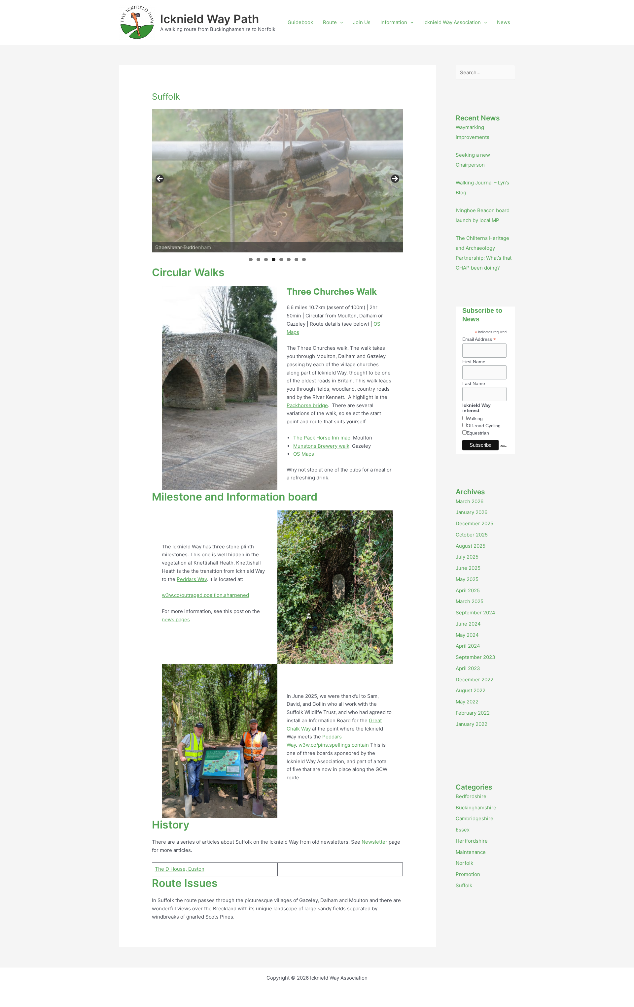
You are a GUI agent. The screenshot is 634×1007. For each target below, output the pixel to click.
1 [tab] (251, 259)
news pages (176, 619)
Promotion (468, 874)
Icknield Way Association (452, 22)
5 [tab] (281, 259)
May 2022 (467, 701)
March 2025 (469, 601)
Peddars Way (192, 579)
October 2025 (472, 535)
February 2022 (473, 713)
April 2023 (468, 668)
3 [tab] (266, 259)
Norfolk (464, 863)
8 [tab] (304, 259)
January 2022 (471, 724)
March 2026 (469, 501)
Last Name (473, 383)
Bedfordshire (471, 796)
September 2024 (475, 612)
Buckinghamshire (476, 807)
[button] (340, 22)
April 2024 (468, 646)
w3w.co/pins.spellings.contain (334, 745)
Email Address (479, 339)
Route (330, 22)
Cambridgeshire (474, 818)
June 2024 (468, 624)
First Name (473, 361)
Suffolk (464, 885)
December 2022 (474, 679)
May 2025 (467, 579)
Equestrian (478, 433)
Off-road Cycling (484, 425)
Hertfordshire (472, 841)
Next (395, 179)
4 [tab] (273, 259)
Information (393, 22)
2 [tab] (258, 259)
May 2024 (467, 635)
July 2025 (467, 557)
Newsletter (374, 842)
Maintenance (471, 852)
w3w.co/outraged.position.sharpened (205, 595)
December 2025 (474, 523)
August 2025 (470, 546)
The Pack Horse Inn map (321, 438)
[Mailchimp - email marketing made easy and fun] (503, 451)
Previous (160, 179)
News (503, 22)
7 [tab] (296, 259)
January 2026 (471, 512)
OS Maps (303, 454)
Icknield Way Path (209, 19)
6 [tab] (289, 259)
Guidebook (300, 22)
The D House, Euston (179, 869)
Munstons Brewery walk (321, 446)
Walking (475, 418)
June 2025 (468, 568)
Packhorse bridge (307, 405)
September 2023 (475, 657)
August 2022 (470, 690)
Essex (463, 830)
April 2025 (468, 590)
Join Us (361, 22)
